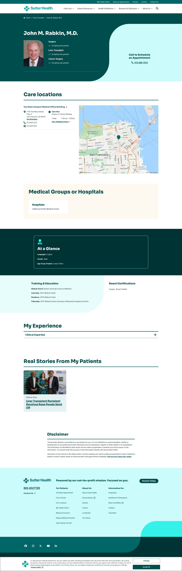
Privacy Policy (37, 567)
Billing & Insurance (63, 513)
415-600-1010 (141, 62)
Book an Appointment (121, 2)
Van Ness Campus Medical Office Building (44, 107)
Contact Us (154, 2)
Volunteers (112, 513)
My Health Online (103, 2)
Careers (144, 2)
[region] (118, 139)
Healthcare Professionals (117, 498)
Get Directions (32, 119)
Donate (135, 2)
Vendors (111, 508)
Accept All (146, 567)
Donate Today (149, 481)
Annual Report (89, 498)
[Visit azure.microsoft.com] (85, 172)
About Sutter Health (89, 493)
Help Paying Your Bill (64, 523)
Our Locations (61, 503)
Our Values (86, 518)
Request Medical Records (65, 518)
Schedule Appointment (64, 493)
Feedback (155, 172)
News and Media (116, 503)
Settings (146, 561)
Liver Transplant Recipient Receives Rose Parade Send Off (44, 404)
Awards (85, 503)
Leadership (86, 513)
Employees (112, 493)
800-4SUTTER (32, 488)
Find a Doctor (61, 498)
